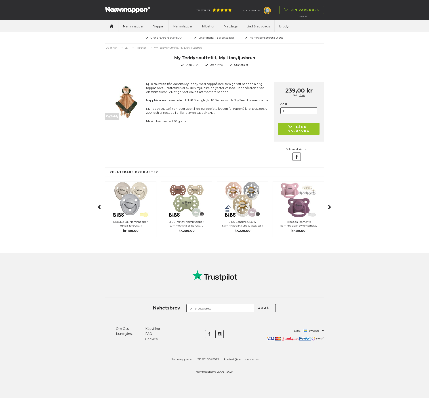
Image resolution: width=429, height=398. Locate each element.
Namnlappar (182, 26)
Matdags (231, 26)
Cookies (151, 339)
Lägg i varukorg (298, 128)
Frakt (302, 95)
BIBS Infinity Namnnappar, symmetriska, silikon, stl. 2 (186, 223)
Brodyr (284, 26)
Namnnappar (133, 26)
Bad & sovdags (258, 26)
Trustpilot (203, 10)
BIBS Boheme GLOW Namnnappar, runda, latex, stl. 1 (242, 223)
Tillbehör (208, 26)
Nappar (158, 26)
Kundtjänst (124, 334)
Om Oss (122, 329)
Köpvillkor (152, 329)
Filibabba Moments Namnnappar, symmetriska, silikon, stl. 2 (298, 225)
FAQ (148, 334)
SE (126, 47)
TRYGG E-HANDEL (250, 10)
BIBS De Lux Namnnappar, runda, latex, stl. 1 (130, 223)
